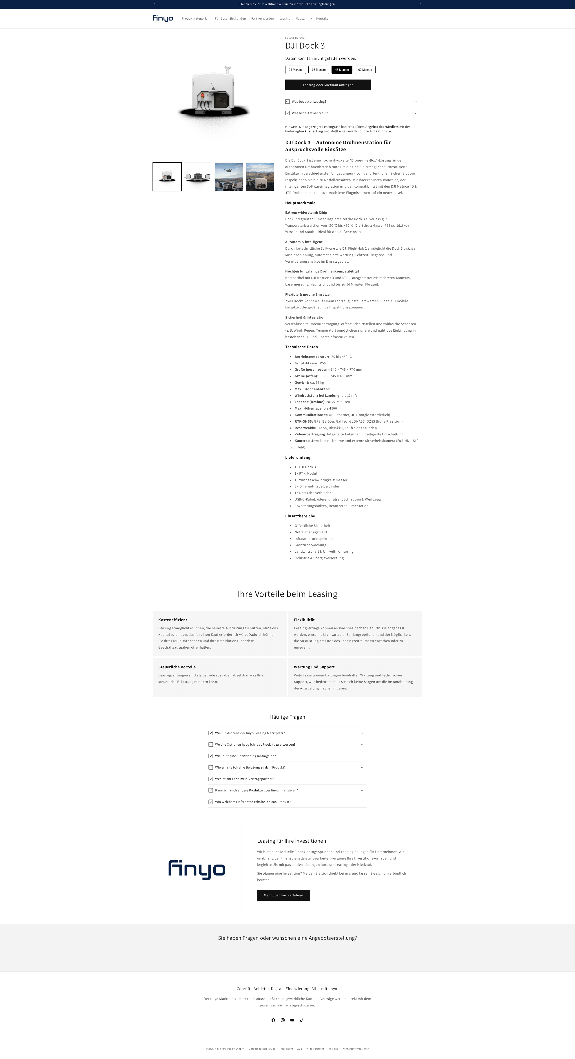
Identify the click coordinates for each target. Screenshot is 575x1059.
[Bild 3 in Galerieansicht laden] (229, 176)
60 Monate (365, 69)
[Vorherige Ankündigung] (154, 4)
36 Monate (319, 69)
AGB (299, 1048)
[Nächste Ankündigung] (421, 4)
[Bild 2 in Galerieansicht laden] (198, 176)
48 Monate (342, 69)
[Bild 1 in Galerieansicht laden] (167, 176)
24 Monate (296, 69)
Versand (333, 1048)
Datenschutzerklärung (262, 1048)
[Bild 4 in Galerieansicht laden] (259, 176)
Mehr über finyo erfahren (283, 895)
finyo (218, 1048)
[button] (303, 18)
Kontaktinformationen (356, 1048)
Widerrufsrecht (315, 1048)
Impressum (286, 1048)
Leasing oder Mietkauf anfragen (328, 84)
